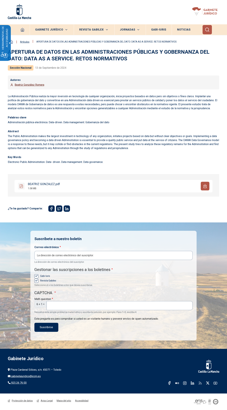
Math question (42, 299)
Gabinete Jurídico (49, 29)
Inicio (11, 42)
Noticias (184, 29)
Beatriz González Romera (29, 84)
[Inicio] (205, 11)
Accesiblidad (81, 400)
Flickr (177, 383)
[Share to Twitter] (59, 208)
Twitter (208, 383)
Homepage (22, 29)
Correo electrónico (46, 247)
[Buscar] (207, 29)
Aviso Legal (47, 400)
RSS (200, 383)
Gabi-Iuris (158, 29)
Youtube (215, 383)
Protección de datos (22, 400)
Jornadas (127, 29)
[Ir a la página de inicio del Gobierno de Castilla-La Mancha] (19, 11)
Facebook (169, 383)
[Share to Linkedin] (67, 208)
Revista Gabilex (91, 29)
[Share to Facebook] (51, 208)
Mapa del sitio (64, 400)
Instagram (185, 383)
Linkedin (192, 383)
